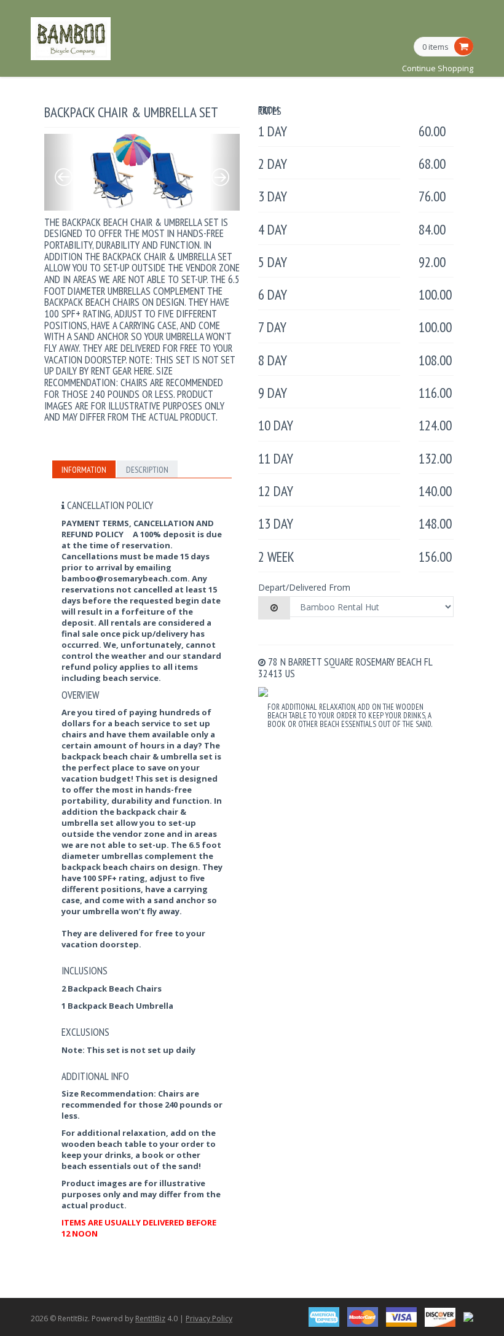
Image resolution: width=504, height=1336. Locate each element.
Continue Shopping (437, 68)
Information (83, 469)
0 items (435, 47)
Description (147, 469)
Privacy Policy (209, 1318)
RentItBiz (150, 1318)
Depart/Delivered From (304, 587)
